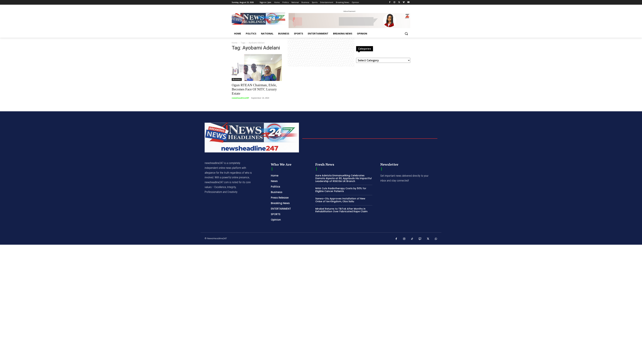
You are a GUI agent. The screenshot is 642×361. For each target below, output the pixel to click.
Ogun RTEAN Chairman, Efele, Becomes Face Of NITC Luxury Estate (254, 89)
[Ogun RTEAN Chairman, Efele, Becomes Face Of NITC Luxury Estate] (259, 67)
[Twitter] (399, 2)
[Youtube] (408, 2)
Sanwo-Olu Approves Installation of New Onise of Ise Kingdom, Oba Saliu (340, 200)
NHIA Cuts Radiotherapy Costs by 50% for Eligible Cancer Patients (340, 190)
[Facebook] (390, 2)
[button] (406, 34)
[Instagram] (394, 2)
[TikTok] (412, 239)
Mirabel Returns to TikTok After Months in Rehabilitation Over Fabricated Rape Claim (341, 210)
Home (234, 42)
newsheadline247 (240, 98)
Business (237, 79)
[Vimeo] (404, 2)
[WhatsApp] (436, 239)
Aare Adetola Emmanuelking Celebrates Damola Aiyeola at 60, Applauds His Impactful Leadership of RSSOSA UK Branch (343, 178)
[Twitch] (420, 239)
